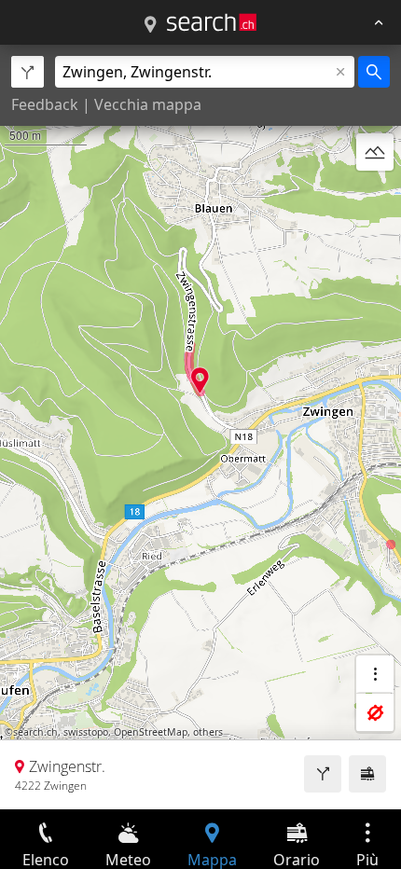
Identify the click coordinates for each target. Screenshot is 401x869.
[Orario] (367, 774)
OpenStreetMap (150, 731)
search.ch (35, 731)
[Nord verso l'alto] (375, 196)
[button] (200, 380)
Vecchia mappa (147, 104)
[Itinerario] (322, 774)
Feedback (44, 104)
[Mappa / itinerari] (150, 25)
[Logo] (211, 22)
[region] (200, 427)
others (208, 731)
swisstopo (85, 731)
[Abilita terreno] (375, 152)
